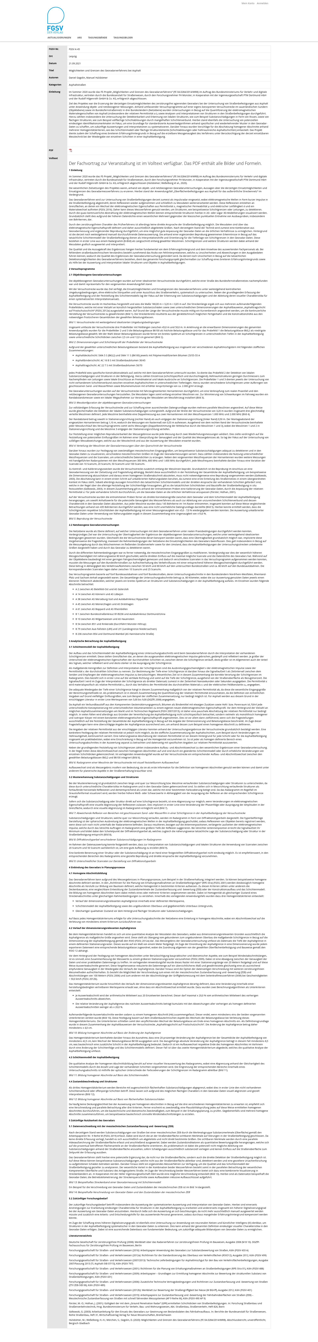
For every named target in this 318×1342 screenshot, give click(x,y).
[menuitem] (59, 37)
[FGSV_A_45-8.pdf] (70, 151)
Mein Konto (248, 3)
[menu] (159, 37)
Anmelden (262, 3)
